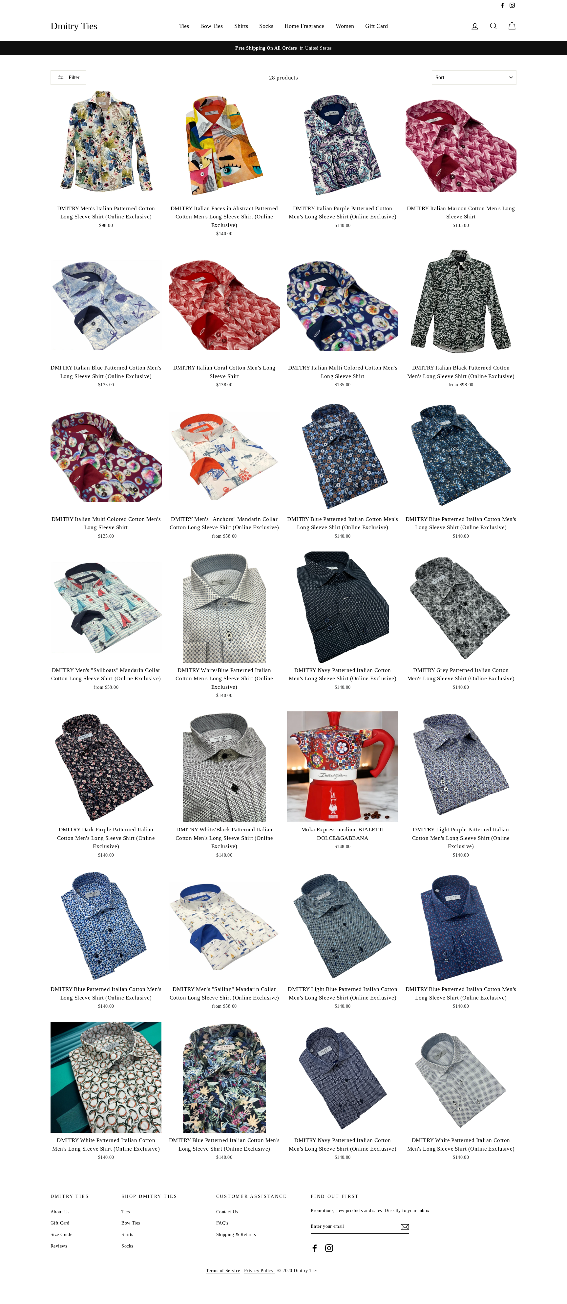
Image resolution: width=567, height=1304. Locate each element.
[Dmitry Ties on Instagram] (329, 1248)
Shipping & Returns (236, 1234)
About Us (60, 1211)
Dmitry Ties (74, 26)
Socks (266, 26)
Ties (184, 26)
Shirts (241, 26)
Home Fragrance (304, 26)
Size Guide (61, 1234)
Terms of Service (223, 1270)
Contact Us (227, 1211)
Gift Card (376, 26)
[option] (283, 48)
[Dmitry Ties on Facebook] (315, 1248)
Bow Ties (211, 26)
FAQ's (222, 1222)
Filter (73, 77)
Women (345, 26)
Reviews (59, 1245)
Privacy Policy (259, 1270)
